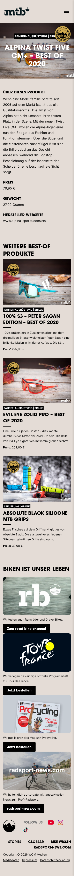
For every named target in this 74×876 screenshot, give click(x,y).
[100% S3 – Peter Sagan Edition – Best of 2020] (37, 282)
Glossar (36, 841)
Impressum (29, 860)
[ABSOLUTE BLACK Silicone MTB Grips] (37, 479)
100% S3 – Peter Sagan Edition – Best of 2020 (31, 319)
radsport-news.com (23, 808)
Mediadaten (11, 860)
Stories (14, 841)
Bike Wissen (61, 841)
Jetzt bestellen (19, 690)
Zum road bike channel (26, 628)
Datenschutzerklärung (55, 860)
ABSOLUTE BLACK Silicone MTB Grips (35, 516)
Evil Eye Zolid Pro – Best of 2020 (34, 417)
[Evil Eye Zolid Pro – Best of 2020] (37, 380)
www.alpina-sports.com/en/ (24, 221)
